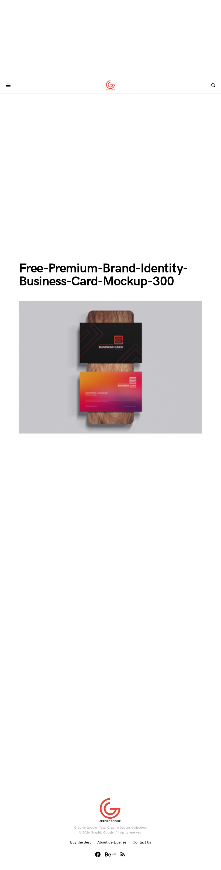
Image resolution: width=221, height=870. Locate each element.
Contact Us (142, 842)
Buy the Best (80, 842)
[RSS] (122, 854)
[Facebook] (98, 854)
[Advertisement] (110, 38)
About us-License (111, 842)
